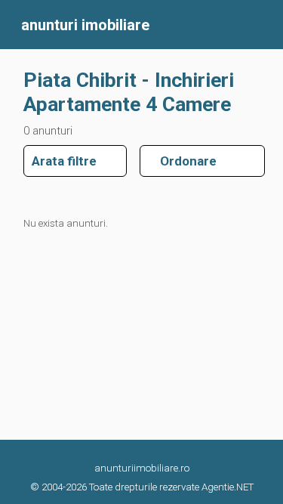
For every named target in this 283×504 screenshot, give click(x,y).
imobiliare (85, 25)
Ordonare (182, 161)
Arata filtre (64, 161)
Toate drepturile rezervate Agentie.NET (171, 487)
